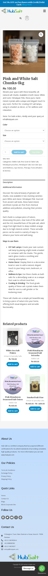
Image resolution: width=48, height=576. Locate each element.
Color (5, 124)
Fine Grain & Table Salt (29, 162)
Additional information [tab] (12, 187)
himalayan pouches (10, 164)
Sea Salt (34, 164)
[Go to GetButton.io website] (42, 573)
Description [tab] (8, 182)
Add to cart (19, 152)
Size (4, 135)
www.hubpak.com (7, 455)
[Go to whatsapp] (42, 568)
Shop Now (27, 4)
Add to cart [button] (13, 364)
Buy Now (36, 152)
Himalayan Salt (25, 164)
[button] (44, 10)
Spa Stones (18, 168)
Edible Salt (16, 162)
